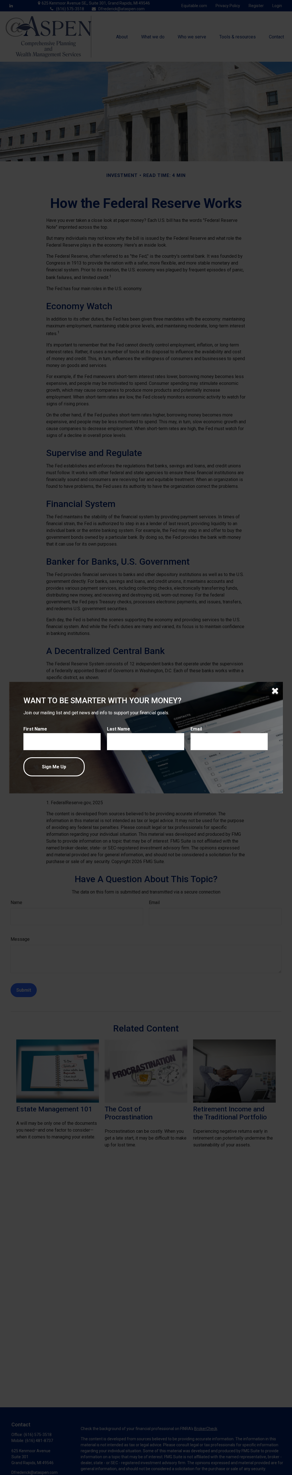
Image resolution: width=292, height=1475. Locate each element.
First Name (35, 729)
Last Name (118, 729)
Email (196, 729)
